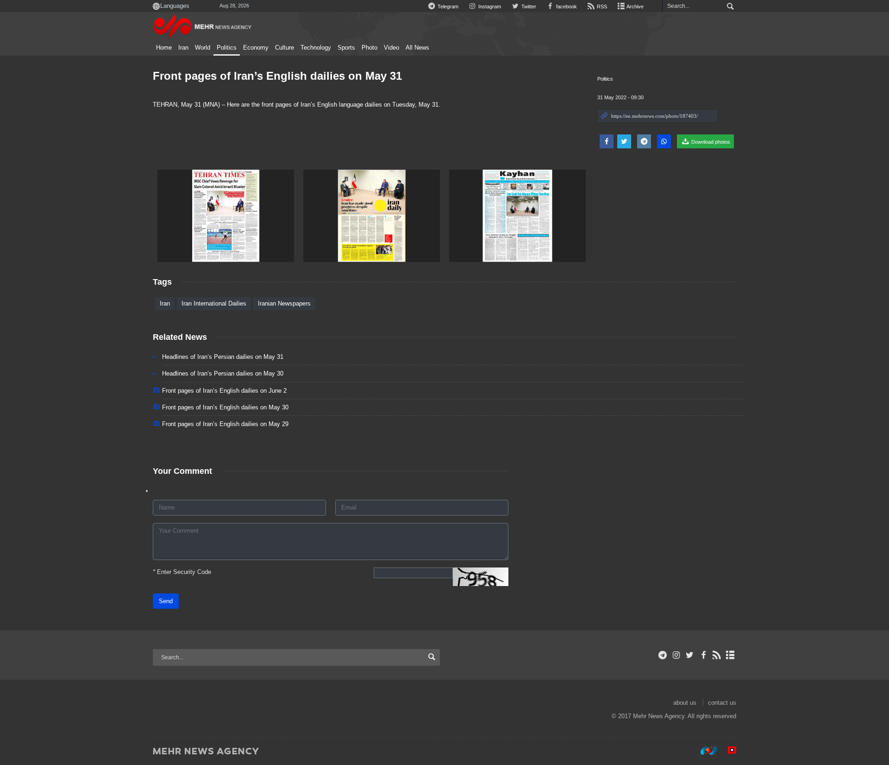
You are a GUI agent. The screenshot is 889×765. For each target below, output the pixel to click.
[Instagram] (676, 655)
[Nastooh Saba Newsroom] (704, 750)
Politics (227, 48)
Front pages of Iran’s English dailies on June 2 (224, 390)
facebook (566, 6)
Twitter (528, 6)
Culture (284, 48)
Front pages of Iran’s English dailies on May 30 (225, 407)
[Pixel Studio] (727, 750)
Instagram (489, 6)
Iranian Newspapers (284, 303)
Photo (369, 48)
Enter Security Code (182, 571)
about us (684, 702)
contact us (722, 702)
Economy (256, 48)
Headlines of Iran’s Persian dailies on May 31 (222, 356)
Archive (635, 6)
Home (164, 48)
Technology (316, 48)
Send (166, 601)
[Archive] (730, 655)
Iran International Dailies (214, 303)
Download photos (710, 142)
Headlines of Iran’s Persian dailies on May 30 (222, 373)
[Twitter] (689, 655)
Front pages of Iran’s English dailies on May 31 (277, 76)
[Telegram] (663, 655)
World (202, 48)
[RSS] (717, 655)
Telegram (447, 6)
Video (391, 48)
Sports (346, 48)
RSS (601, 6)
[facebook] (703, 655)
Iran (183, 48)
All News (417, 48)
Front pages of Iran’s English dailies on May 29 (225, 424)
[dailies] (225, 216)
